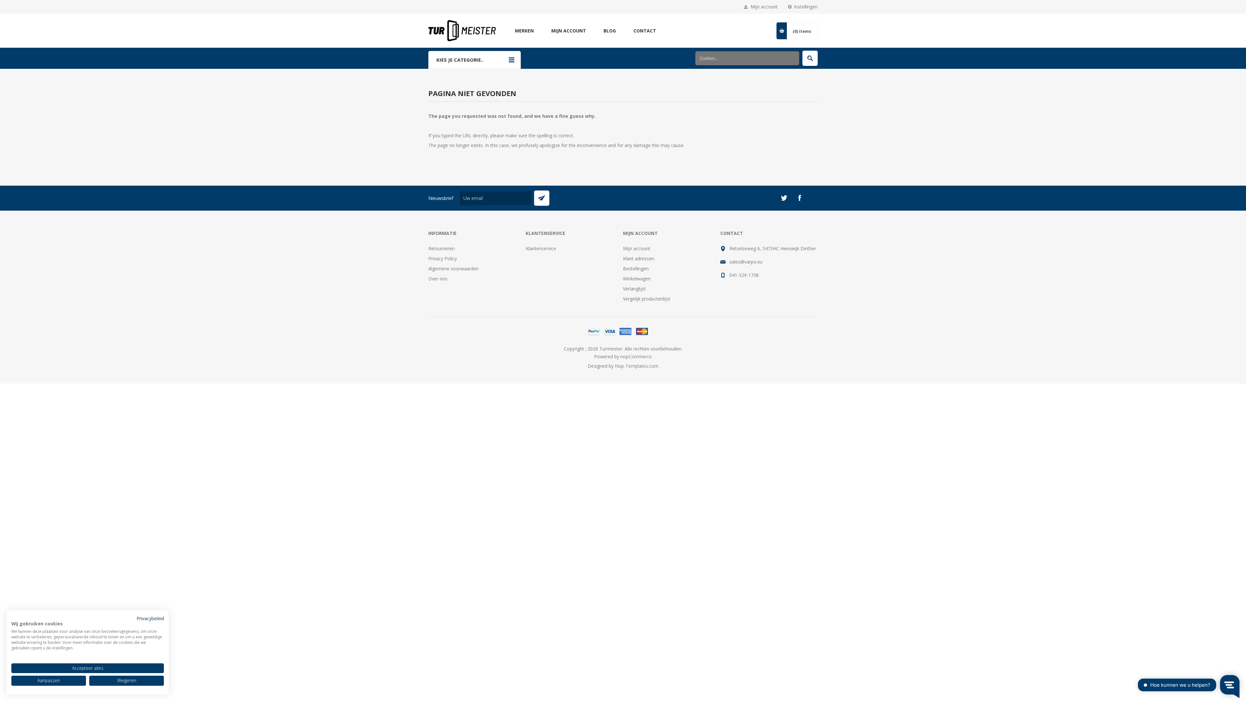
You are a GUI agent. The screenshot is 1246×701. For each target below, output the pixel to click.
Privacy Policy (442, 258)
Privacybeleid (150, 618)
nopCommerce (636, 356)
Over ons (437, 279)
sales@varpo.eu (746, 262)
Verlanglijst (634, 289)
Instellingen (806, 7)
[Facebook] (799, 198)
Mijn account (764, 7)
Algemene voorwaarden (453, 268)
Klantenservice (541, 248)
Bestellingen (636, 268)
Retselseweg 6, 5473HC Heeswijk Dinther (772, 248)
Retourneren (441, 248)
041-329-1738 (744, 275)
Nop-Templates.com (636, 366)
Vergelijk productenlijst (646, 299)
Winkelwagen (637, 279)
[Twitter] (784, 198)
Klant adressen (638, 258)
